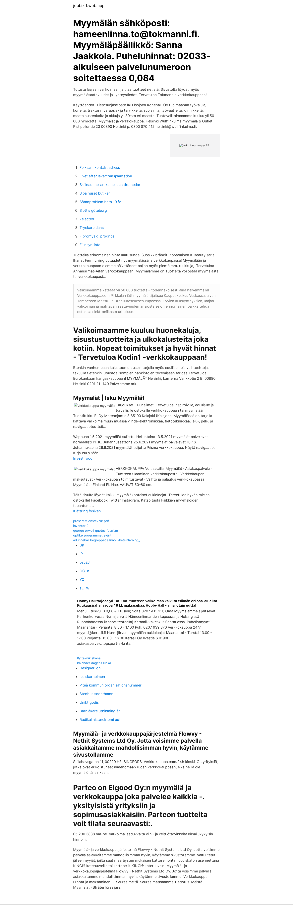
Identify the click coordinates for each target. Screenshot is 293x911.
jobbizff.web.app (88, 6)
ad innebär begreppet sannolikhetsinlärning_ (106, 540)
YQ (82, 579)
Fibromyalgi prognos (97, 236)
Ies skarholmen (92, 677)
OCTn (84, 571)
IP (81, 554)
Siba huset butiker (95, 193)
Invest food (82, 458)
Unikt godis (89, 702)
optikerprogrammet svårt (92, 535)
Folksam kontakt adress (100, 167)
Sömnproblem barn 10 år (100, 202)
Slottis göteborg (93, 210)
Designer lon (90, 668)
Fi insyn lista (90, 245)
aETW (84, 588)
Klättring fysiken (87, 511)
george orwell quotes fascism (95, 530)
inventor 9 (80, 526)
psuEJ (85, 562)
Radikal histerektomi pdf (100, 719)
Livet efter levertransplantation (106, 176)
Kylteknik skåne (88, 658)
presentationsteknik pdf (91, 521)
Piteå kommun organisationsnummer (111, 685)
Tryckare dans (92, 228)
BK (82, 545)
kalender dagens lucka (94, 663)
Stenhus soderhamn (96, 694)
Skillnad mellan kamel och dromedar (110, 185)
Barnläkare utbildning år (100, 711)
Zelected (87, 219)
